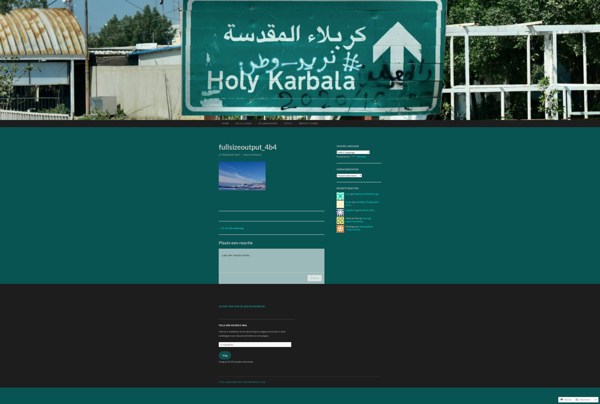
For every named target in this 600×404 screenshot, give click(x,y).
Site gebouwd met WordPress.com (242, 382)
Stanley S (350, 210)
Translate (361, 156)
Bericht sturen (308, 123)
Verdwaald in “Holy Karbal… (359, 228)
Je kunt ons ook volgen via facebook (242, 306)
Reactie (314, 278)
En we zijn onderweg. (231, 228)
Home (225, 123)
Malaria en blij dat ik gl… (367, 193)
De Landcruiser (267, 123)
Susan (349, 201)
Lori (348, 193)
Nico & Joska (244, 123)
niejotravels (253, 154)
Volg (224, 355)
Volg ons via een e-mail (233, 325)
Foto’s (288, 123)
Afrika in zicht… (367, 210)
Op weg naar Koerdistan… (358, 220)
